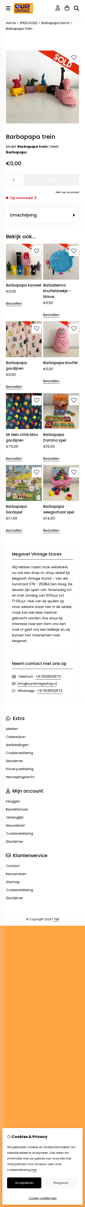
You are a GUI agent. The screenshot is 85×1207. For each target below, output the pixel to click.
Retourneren (16, 874)
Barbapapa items (55, 23)
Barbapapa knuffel (60, 362)
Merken (12, 728)
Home (11, 23)
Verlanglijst (15, 817)
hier (34, 1170)
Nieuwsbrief (15, 825)
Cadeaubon (16, 736)
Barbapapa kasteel (23, 285)
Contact (13, 866)
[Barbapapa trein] (42, 122)
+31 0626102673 (48, 676)
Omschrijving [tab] (23, 215)
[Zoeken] (76, 8)
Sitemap (13, 882)
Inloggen (13, 801)
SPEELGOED (29, 23)
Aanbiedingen (17, 744)
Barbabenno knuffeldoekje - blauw (57, 291)
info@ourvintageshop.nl (37, 683)
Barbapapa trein (19, 28)
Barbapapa (16, 152)
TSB (56, 919)
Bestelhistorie (17, 809)
